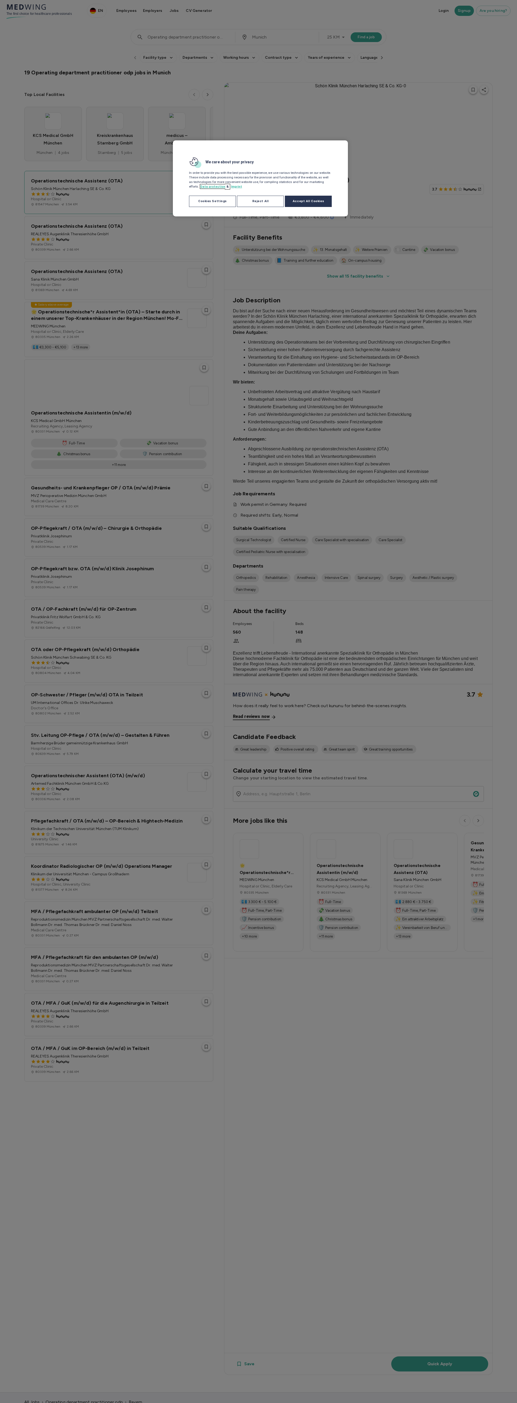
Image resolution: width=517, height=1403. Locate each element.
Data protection (212, 186)
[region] (260, 178)
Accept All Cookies (308, 201)
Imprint (236, 186)
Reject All (260, 201)
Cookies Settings (212, 201)
